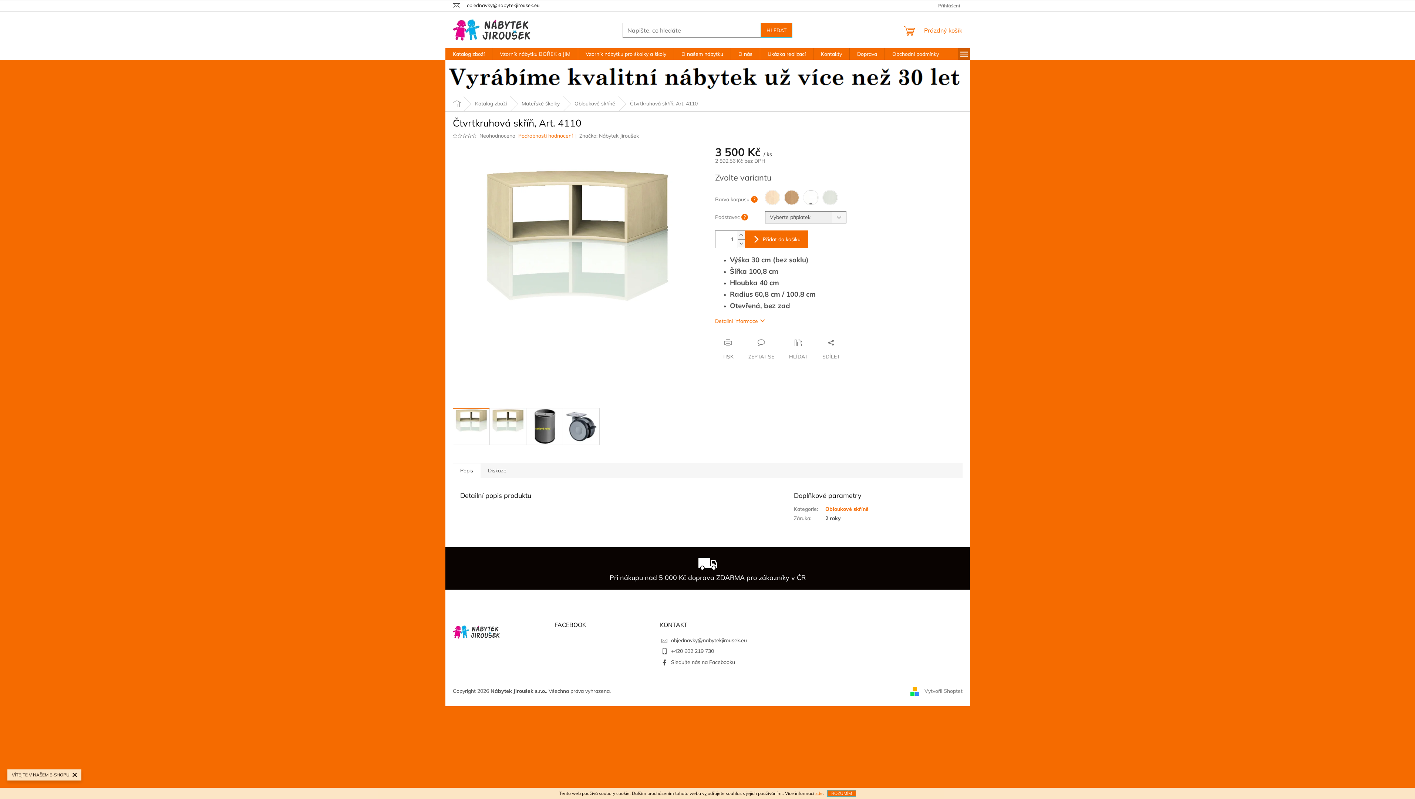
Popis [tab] (466, 470)
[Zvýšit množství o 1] (741, 235)
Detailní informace (736, 321)
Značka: (609, 135)
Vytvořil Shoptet (943, 690)
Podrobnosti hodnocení (545, 135)
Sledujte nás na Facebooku (703, 662)
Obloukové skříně (847, 509)
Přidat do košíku (782, 239)
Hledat (776, 30)
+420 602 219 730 (692, 651)
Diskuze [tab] (497, 470)
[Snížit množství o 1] (741, 243)
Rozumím (841, 793)
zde (819, 793)
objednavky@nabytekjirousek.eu (709, 640)
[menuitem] (468, 54)
